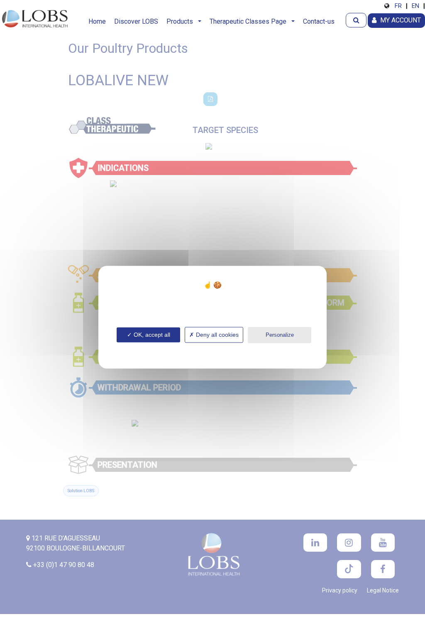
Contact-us (319, 21)
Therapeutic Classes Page (250, 21)
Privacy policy (212, 349)
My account (400, 20)
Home (97, 21)
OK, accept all (151, 334)
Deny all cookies (216, 334)
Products (181, 21)
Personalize (280, 335)
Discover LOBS (136, 21)
